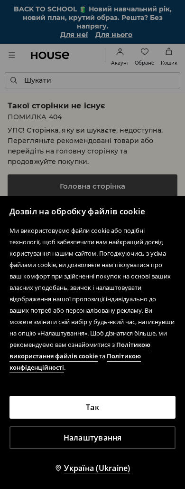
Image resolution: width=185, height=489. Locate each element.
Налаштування (93, 437)
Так (92, 407)
